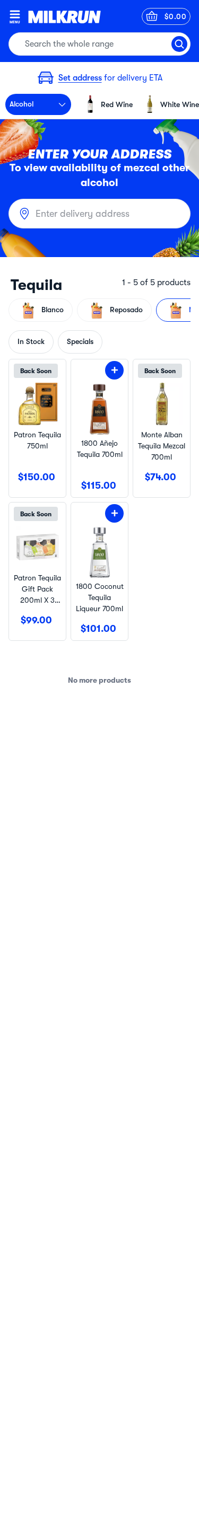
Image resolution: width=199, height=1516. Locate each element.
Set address (80, 78)
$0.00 (176, 16)
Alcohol (21, 104)
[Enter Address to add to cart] (114, 370)
